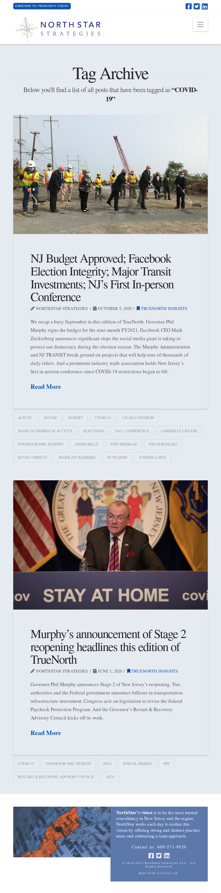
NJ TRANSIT (117, 457)
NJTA (107, 763)
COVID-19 (103, 417)
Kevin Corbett (32, 457)
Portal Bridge (137, 763)
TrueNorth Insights (163, 308)
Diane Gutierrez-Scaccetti (45, 430)
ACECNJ (25, 417)
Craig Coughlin (138, 417)
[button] (200, 24)
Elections (93, 430)
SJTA (110, 776)
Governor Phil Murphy (41, 444)
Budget (75, 417)
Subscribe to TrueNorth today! (42, 6)
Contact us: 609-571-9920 (159, 847)
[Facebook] (189, 6)
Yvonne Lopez (152, 457)
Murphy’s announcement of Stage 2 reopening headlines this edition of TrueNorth (108, 646)
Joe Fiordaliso (163, 444)
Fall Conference (132, 430)
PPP (166, 763)
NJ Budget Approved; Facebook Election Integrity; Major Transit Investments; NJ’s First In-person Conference (102, 277)
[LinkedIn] (205, 6)
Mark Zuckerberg (77, 457)
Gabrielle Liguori (179, 430)
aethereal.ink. (168, 873)
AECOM (50, 417)
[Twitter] (197, 6)
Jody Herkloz (123, 444)
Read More (46, 386)
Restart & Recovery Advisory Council (56, 776)
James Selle (87, 444)
